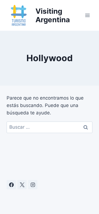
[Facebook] (11, 184)
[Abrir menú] (87, 15)
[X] (22, 184)
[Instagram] (32, 184)
